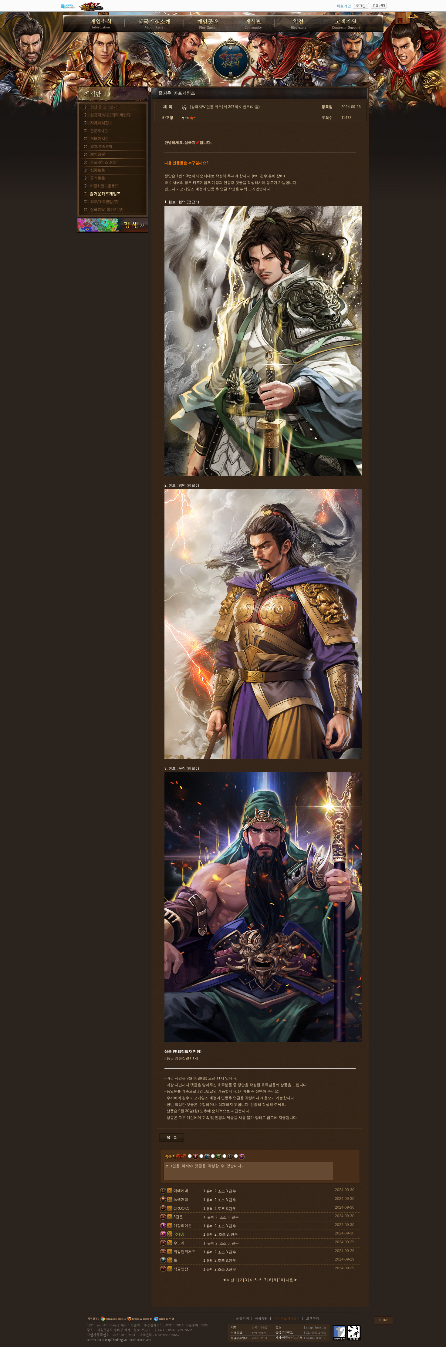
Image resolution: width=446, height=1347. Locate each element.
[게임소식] (94, 23)
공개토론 (112, 178)
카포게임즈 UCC (112, 163)
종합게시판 (112, 107)
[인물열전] (299, 23)
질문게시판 (112, 131)
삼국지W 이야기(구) (112, 210)
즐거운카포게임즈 (112, 194)
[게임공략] (208, 23)
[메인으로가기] (231, 60)
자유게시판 (112, 123)
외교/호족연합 (112, 147)
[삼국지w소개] (154, 23)
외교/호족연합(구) (112, 202)
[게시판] (253, 23)
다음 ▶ (292, 1280)
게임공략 (112, 155)
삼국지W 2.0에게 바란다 (112, 115)
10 (281, 1280)
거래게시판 (112, 139)
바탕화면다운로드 (112, 186)
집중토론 (112, 170)
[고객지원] (353, 23)
